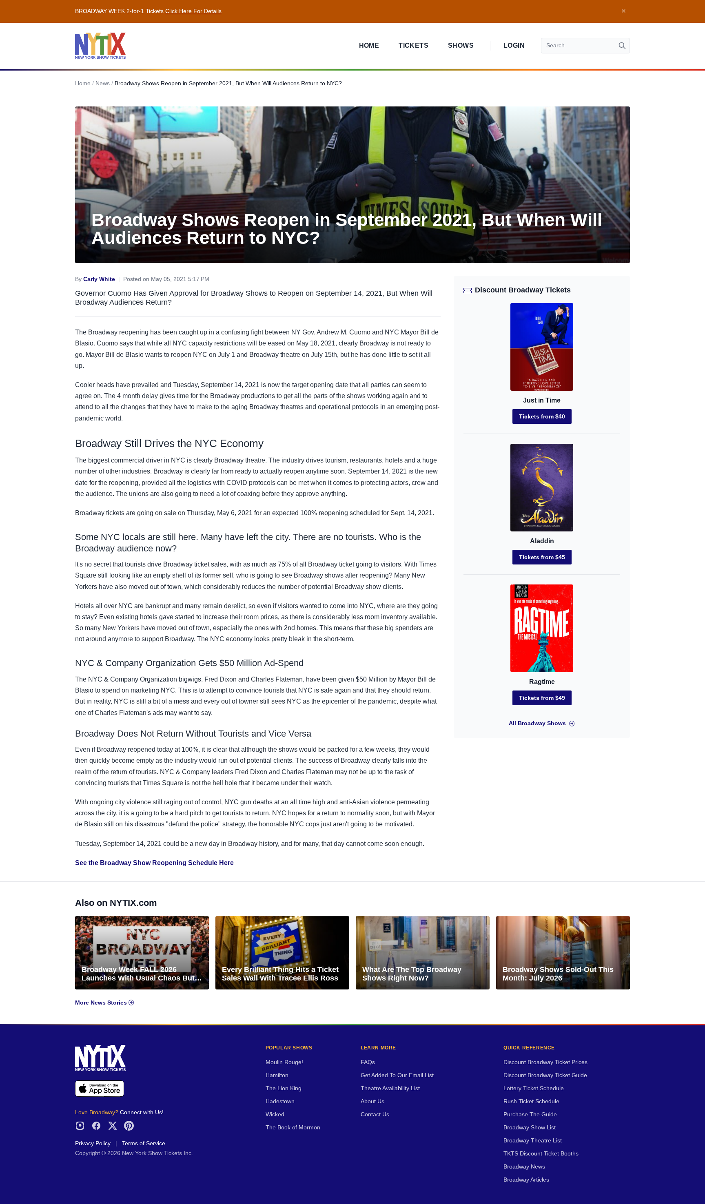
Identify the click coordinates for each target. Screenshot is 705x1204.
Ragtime (542, 681)
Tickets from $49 (542, 698)
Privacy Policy (93, 1143)
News (102, 83)
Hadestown (280, 1101)
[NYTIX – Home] (100, 46)
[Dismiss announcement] (623, 11)
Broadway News (524, 1167)
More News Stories (102, 1003)
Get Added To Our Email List (397, 1075)
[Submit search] (622, 45)
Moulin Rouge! (284, 1062)
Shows (461, 45)
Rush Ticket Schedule (531, 1101)
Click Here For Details (193, 11)
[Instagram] (80, 1126)
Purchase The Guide (530, 1114)
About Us (372, 1101)
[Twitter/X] (113, 1126)
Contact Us (375, 1114)
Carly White (99, 279)
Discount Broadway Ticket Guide (545, 1075)
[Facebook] (96, 1126)
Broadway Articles (526, 1180)
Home (369, 45)
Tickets (413, 45)
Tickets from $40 (542, 416)
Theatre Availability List (390, 1088)
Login (514, 45)
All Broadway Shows (537, 723)
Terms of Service (143, 1143)
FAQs (368, 1062)
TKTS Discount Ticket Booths (541, 1154)
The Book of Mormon (293, 1127)
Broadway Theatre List (532, 1141)
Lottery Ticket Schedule (533, 1088)
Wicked (275, 1114)
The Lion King (284, 1088)
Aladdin (542, 541)
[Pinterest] (129, 1126)
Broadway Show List (529, 1127)
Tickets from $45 (542, 557)
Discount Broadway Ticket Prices (545, 1062)
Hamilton (277, 1075)
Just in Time (542, 400)
